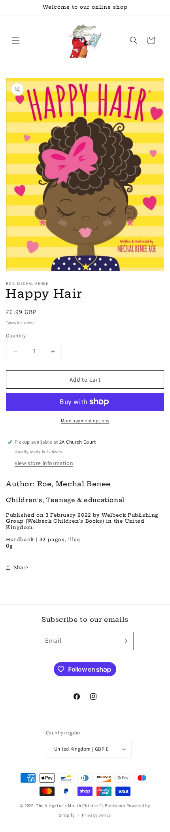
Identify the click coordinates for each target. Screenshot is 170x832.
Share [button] (21, 567)
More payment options (85, 421)
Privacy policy (96, 815)
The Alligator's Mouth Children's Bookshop (80, 805)
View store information (44, 463)
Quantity (16, 335)
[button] (16, 40)
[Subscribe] (124, 641)
